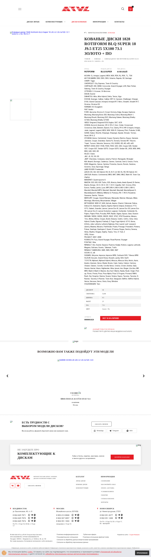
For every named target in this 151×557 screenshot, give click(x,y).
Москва (60, 509)
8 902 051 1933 (62, 521)
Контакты (104, 502)
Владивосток (20, 509)
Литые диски (80, 481)
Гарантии (104, 495)
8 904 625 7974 (19, 521)
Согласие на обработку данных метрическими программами (77, 539)
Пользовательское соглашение (67, 537)
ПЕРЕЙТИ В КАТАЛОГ (122, 457)
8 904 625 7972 (19, 518)
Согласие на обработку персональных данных (72, 542)
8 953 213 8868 (62, 515)
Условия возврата (107, 491)
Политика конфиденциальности (67, 534)
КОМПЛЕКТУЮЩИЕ (54, 22)
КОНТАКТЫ (119, 22)
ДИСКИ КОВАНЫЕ (79, 22)
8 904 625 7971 (19, 515)
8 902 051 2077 (106, 515)
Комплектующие (82, 488)
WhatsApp (100, 430)
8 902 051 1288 (106, 518)
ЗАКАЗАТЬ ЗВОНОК (101, 424)
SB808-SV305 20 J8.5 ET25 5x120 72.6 (75, 399)
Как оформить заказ (108, 484)
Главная (87, 59)
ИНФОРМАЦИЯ (99, 22)
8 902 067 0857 (62, 518)
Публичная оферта (89, 534)
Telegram (115, 430)
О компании (105, 481)
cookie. (30, 552)
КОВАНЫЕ (97, 59)
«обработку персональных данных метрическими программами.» (72, 554)
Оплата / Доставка (107, 488)
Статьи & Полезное (107, 498)
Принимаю (142, 553)
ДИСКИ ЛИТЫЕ (33, 22)
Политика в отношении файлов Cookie (96, 537)
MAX (131, 430)
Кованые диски (81, 484)
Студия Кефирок (134, 534)
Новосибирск (107, 509)
